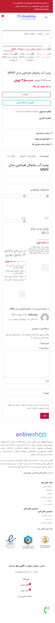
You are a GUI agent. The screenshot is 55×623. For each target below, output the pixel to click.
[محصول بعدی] (5, 40)
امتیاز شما (44, 343)
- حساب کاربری (47, 515)
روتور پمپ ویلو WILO (40, 231)
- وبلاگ (49, 493)
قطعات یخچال (29, 33)
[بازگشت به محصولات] (8, 40)
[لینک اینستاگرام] (36, 118)
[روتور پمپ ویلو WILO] (38, 205)
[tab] (44, 156)
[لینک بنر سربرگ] (26, 6)
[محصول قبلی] (12, 40)
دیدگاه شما (44, 348)
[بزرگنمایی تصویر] (45, 46)
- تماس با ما (48, 504)
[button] (45, 267)
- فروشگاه (49, 490)
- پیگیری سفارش (46, 522)
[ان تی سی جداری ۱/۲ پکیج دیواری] (15, 205)
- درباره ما (49, 501)
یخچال (40, 33)
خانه (47, 33)
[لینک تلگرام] (33, 118)
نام (47, 381)
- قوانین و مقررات (46, 497)
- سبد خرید (48, 519)
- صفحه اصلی (47, 486)
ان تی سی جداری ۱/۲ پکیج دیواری (15, 253)
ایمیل (46, 393)
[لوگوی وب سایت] (26, 17)
